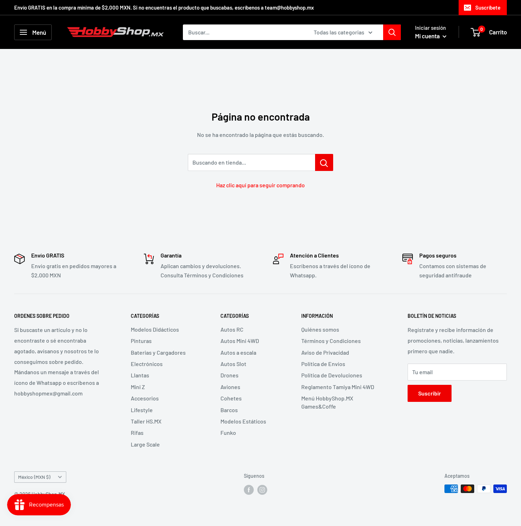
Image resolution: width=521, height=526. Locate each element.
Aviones (230, 386)
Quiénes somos (320, 329)
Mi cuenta (428, 35)
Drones (229, 375)
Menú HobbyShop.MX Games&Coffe (327, 402)
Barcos (229, 409)
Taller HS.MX (146, 421)
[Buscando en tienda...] (324, 162)
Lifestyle (142, 409)
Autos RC (231, 329)
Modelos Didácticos (155, 329)
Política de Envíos (323, 363)
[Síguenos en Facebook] (249, 489)
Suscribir (429, 393)
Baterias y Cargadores (158, 352)
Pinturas (141, 340)
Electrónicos (147, 363)
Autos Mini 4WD (239, 340)
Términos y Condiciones (331, 340)
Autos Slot (233, 363)
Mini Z (138, 386)
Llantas (140, 375)
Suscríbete (487, 7)
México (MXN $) (34, 477)
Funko (228, 432)
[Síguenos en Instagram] (262, 489)
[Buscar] (392, 32)
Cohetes (231, 398)
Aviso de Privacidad (325, 352)
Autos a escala (238, 352)
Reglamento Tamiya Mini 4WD (337, 386)
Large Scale (145, 444)
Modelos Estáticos (243, 421)
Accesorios (145, 398)
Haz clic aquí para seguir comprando (260, 185)
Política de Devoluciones (331, 375)
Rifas (137, 432)
